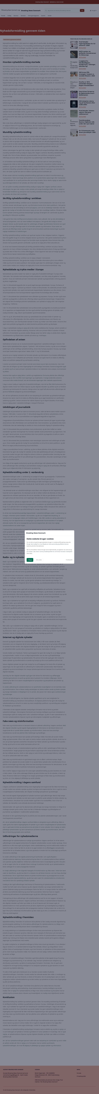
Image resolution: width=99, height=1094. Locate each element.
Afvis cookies (39, 560)
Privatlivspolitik (69, 560)
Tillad (30, 560)
